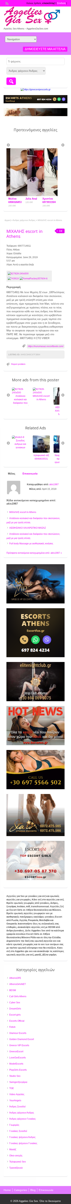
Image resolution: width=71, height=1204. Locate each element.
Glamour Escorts (17, 1033)
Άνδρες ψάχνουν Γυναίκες (22, 1119)
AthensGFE (15, 978)
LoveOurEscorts (17, 1057)
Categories (20, 1190)
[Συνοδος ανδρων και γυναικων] (18, 437)
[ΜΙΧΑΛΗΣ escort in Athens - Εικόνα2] (34, 278)
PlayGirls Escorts (18, 1070)
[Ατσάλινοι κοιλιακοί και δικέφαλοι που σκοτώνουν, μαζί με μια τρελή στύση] (20, 392)
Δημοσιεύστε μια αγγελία (45, 49)
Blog (33, 1190)
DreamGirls (15, 1008)
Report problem (18, 364)
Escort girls (15, 1014)
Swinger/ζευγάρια (18, 1082)
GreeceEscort (16, 1051)
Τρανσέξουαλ (16, 1168)
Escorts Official (16, 1021)
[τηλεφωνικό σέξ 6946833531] (41, 452)
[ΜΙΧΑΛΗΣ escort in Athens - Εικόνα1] (14, 278)
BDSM (12, 990)
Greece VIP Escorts (19, 1045)
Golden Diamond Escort (21, 1039)
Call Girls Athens (17, 996)
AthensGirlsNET (17, 984)
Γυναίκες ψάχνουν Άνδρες (22, 1137)
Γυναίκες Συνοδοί (18, 1131)
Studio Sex (14, 1076)
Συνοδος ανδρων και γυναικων (20, 444)
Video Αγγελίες (16, 1094)
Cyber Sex (14, 1002)
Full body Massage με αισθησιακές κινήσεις (31, 543)
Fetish (12, 1027)
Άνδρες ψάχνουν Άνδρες (24, 220)
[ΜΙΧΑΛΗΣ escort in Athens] (29, 273)
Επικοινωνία (46, 1190)
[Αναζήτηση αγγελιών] (11, 81)
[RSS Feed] (6, 3)
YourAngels (15, 1100)
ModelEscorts (16, 1063)
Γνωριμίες (14, 1125)
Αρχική (8, 220)
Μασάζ (12, 1149)
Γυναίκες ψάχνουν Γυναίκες (23, 1143)
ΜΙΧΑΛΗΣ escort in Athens (24, 233)
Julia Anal (14, 198)
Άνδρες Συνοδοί (17, 1106)
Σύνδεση (61, 3)
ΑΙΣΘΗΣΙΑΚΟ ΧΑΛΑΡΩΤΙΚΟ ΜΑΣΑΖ (27, 528)
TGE (11, 1088)
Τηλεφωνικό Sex (17, 1161)
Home (7, 1190)
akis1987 (54, 484)
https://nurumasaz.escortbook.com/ (45, 346)
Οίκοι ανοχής (16, 1155)
